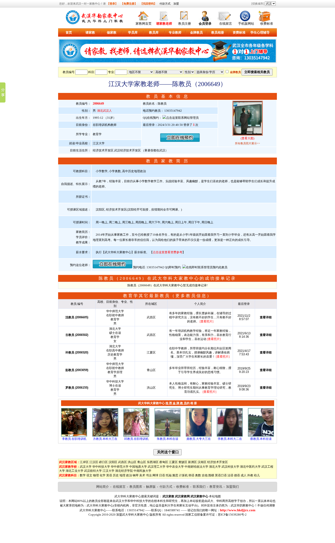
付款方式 (165, 3)
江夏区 (173, 462)
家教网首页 (144, 23)
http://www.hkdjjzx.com (237, 510)
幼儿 (257, 475)
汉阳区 (112, 462)
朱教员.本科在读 (167, 438)
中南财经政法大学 (196, 466)
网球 (155, 475)
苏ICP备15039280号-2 (232, 514)
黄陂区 (182, 462)
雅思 (175, 475)
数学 (83, 475)
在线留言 (225, 23)
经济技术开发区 (217, 462)
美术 (142, 475)
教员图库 (135, 486)
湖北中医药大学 (250, 466)
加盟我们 (232, 486)
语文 (89, 475)
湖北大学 (215, 466)
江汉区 (93, 462)
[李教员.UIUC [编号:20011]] (74, 435)
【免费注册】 (129, 3)
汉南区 (202, 462)
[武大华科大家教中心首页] (143, 15)
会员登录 (205, 23)
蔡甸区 (163, 462)
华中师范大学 (120, 466)
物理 (96, 475)
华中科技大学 (101, 466)
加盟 (176, 3)
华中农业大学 (175, 466)
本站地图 (215, 496)
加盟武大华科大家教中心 (132, 514)
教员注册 (184, 23)
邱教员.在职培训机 (136, 438)
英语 (109, 475)
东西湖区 (153, 462)
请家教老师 (164, 23)
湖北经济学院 (124, 470)
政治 (129, 475)
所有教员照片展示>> (247, 143)
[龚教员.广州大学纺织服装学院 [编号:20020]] (199, 435)
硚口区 (103, 462)
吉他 (205, 475)
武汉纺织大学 (93, 470)
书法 (149, 475)
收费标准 (266, 23)
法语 (230, 475)
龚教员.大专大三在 (198, 438)
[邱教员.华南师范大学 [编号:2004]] (136, 435)
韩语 (191, 475)
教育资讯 (215, 486)
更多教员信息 (191, 295)
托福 (169, 475)
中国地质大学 (138, 466)
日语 (162, 475)
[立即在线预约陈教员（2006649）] (180, 140)
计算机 (183, 475)
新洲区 (192, 462)
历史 (116, 475)
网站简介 (102, 486)
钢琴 (136, 475)
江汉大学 (108, 470)
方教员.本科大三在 (105, 438)
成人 (244, 475)
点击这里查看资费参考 (167, 252)
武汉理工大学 (156, 466)
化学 (103, 475)
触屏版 (151, 486)
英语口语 (221, 475)
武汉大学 (86, 466)
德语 (237, 475)
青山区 (141, 462)
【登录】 (112, 3)
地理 (122, 475)
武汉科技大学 (230, 466)
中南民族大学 (142, 470)
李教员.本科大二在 (230, 438)
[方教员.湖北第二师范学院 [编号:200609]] (105, 435)
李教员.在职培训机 (74, 438)
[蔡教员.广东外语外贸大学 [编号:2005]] (261, 435)
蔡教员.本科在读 (261, 438)
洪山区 (132, 462)
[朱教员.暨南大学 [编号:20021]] (167, 435)
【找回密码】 (148, 3)
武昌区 (122, 462)
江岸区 (84, 462)
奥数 (198, 475)
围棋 (211, 475)
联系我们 (199, 486)
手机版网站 (246, 23)
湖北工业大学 (74, 470)
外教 (250, 475)
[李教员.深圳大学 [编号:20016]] (230, 435)
